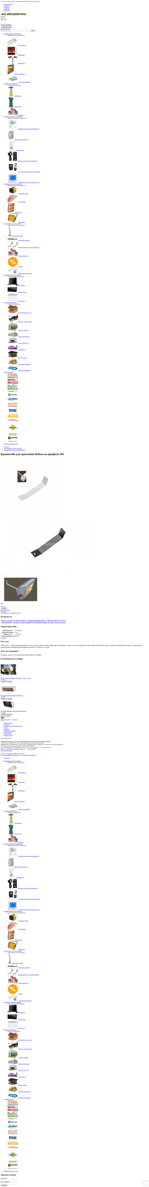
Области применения (10, 302)
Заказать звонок (5, 29)
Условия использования (29, 755)
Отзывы (6, 7)
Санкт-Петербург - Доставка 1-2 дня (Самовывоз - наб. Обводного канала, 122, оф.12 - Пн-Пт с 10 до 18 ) (33, 622)
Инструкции (8, 732)
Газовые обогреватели (10, 83)
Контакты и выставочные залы (13, 726)
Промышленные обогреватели (13, 184)
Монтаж (6, 729)
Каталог (6, 447)
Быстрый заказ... (5, 610)
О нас (6, 727)
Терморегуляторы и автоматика (13, 116)
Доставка (7, 6)
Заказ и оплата (8, 4)
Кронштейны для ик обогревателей (14, 450)
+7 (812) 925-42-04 (6, 27)
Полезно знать (8, 735)
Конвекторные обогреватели (12, 275)
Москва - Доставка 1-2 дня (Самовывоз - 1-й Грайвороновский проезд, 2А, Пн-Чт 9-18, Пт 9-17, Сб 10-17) (33, 620)
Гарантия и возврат (10, 731)
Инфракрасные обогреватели (12, 33)
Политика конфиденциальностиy (10, 755)
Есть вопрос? (8, 734)
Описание (4, 638)
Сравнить (3, 611)
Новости (6, 9)
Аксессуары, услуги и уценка (13, 223)
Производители (8, 372)
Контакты (7, 10)
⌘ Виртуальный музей (11, 444)
